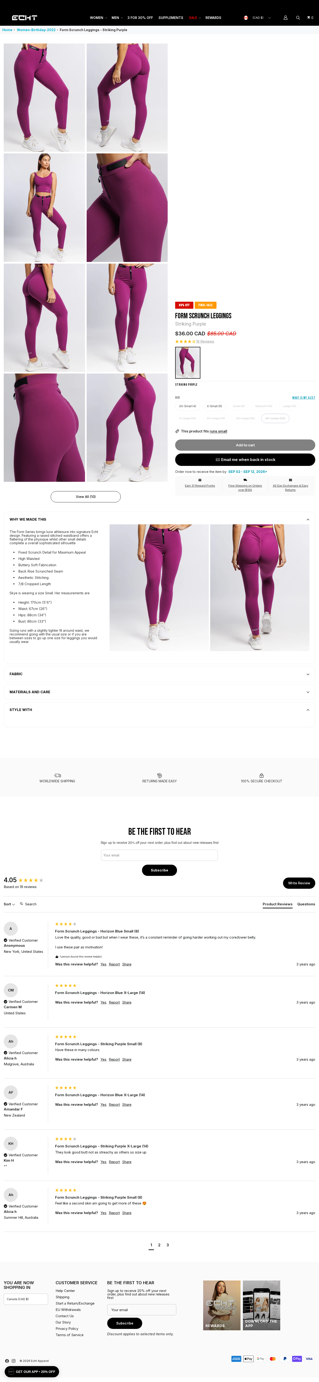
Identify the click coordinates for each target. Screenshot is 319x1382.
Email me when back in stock (248, 459)
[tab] (278, 905)
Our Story (63, 1322)
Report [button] (114, 964)
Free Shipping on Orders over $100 (245, 488)
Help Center (300, 5)
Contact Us (65, 1316)
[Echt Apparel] (24, 17)
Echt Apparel (40, 1361)
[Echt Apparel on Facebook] (7, 1361)
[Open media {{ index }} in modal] (44, 97)
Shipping (276, 5)
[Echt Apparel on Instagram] (13, 1361)
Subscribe (159, 870)
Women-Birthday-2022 (36, 30)
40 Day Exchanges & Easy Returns (290, 488)
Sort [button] (8, 904)
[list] (86, 263)
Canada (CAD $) (18, 1299)
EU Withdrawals (68, 1309)
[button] (98, 17)
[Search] (298, 18)
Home (7, 30)
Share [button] (126, 964)
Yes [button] (103, 964)
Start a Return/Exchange (75, 1303)
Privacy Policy (67, 1328)
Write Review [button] (299, 883)
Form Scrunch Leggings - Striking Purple (93, 30)
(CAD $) (258, 17)
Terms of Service (70, 1335)
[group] (28, 880)
